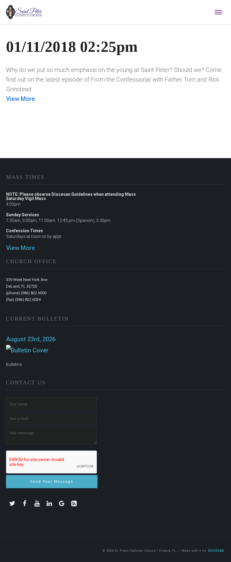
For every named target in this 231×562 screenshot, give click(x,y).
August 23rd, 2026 (31, 339)
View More (20, 98)
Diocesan (216, 550)
